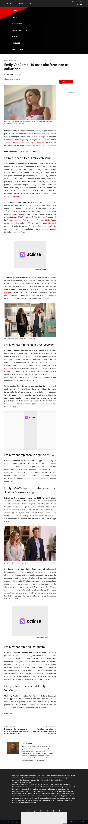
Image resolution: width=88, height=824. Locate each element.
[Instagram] (76, 1)
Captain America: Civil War (41, 143)
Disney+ (7, 292)
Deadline (7, 368)
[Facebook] (72, 1)
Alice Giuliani (9, 74)
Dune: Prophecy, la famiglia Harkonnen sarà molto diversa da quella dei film (44, 731)
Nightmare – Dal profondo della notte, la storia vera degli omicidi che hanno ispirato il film (16, 731)
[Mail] (47, 811)
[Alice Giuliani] (13, 752)
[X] (77, 5)
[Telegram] (54, 80)
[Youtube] (81, 5)
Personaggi (12, 60)
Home (6, 60)
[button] (26, 30)
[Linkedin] (49, 80)
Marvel (44, 277)
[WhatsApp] (44, 80)
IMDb (12, 713)
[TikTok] (80, 1)
